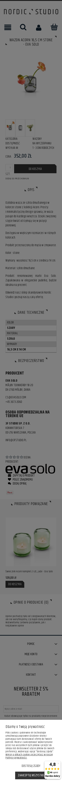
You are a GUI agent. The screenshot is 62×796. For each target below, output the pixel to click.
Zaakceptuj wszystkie (31, 775)
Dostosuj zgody (31, 766)
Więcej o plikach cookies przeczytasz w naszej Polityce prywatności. (29, 756)
